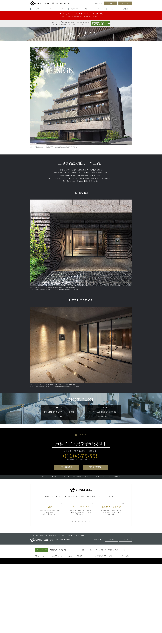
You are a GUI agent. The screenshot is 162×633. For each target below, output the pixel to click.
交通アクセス (75, 9)
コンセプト (49, 9)
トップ (37, 9)
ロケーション (62, 9)
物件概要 (125, 9)
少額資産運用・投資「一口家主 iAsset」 (106, 556)
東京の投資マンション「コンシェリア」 (61, 556)
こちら (98, 16)
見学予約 (125, 3)
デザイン (87, 9)
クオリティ (112, 9)
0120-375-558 (81, 455)
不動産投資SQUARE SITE (84, 556)
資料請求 (111, 3)
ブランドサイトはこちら (80, 521)
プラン (100, 9)
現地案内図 (97, 3)
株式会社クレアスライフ (40, 556)
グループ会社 (125, 556)
